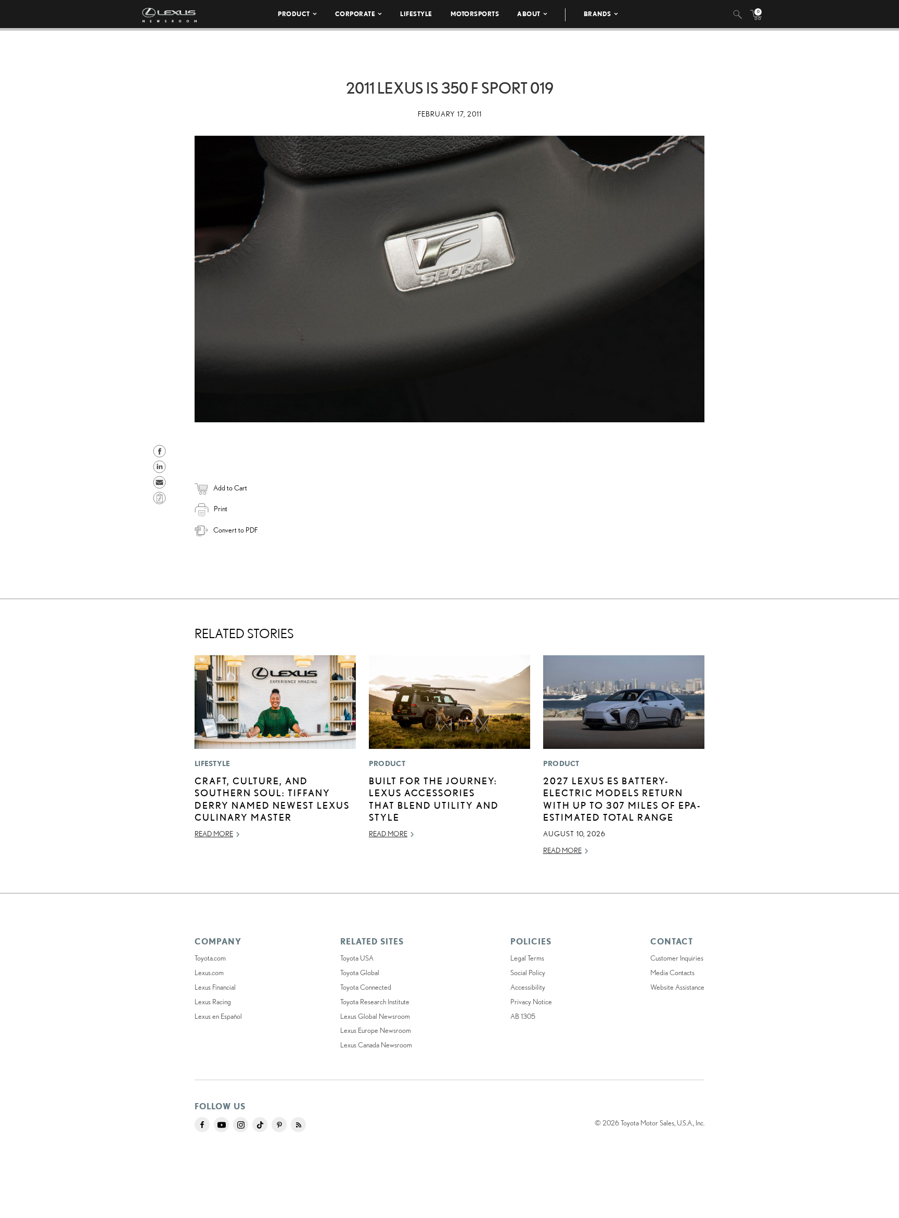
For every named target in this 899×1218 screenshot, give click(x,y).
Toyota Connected (365, 987)
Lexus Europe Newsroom (375, 1030)
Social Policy (527, 972)
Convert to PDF (235, 530)
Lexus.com (209, 972)
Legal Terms (527, 958)
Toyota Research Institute (374, 1001)
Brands (597, 13)
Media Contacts (672, 972)
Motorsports (475, 13)
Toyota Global (359, 972)
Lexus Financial (215, 987)
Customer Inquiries (676, 958)
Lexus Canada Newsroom (376, 1045)
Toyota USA (357, 958)
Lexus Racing (213, 1001)
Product (294, 13)
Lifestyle (416, 13)
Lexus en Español (218, 1016)
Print (220, 508)
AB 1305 (522, 1016)
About (529, 13)
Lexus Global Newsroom (375, 1016)
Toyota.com (210, 958)
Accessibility (527, 987)
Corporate (355, 13)
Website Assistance (677, 987)
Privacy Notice (531, 1001)
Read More (214, 834)
